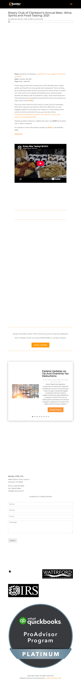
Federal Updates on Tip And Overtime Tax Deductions (55, 373)
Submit (12, 540)
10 (48, 416)
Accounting (64, 379)
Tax (51, 382)
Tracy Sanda (48, 379)
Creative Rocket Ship (53, 678)
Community (38, 19)
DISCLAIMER (40, 345)
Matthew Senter (16, 19)
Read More (55, 409)
